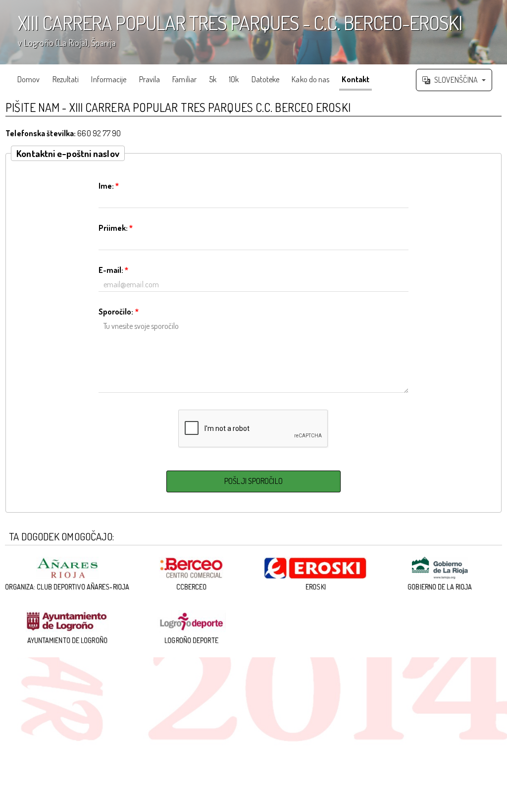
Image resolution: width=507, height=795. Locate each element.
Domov (28, 79)
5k (212, 79)
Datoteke (266, 79)
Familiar (184, 79)
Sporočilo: (119, 312)
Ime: (109, 186)
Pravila (149, 79)
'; (231, 35)
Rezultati (65, 79)
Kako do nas (310, 79)
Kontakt (355, 79)
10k (234, 79)
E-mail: (114, 270)
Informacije (108, 79)
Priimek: (116, 228)
